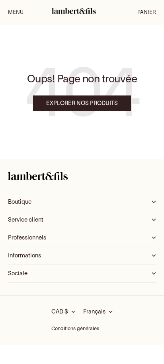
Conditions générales (75, 329)
